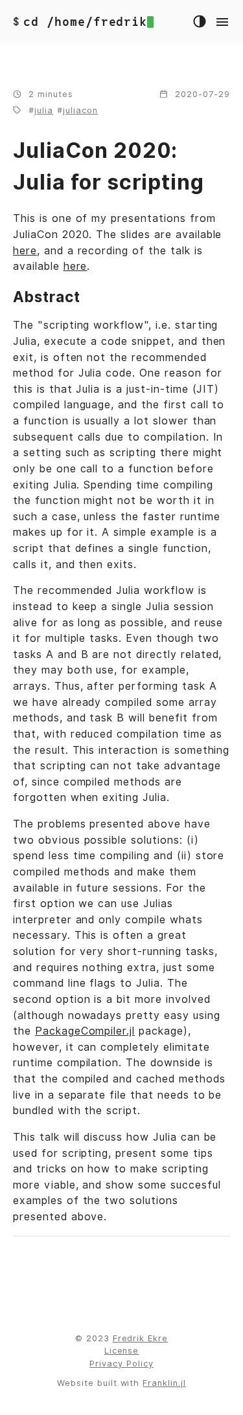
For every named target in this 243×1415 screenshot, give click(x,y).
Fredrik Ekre (140, 1338)
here (25, 251)
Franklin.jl (164, 1383)
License (121, 1350)
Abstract (46, 296)
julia (43, 110)
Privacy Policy (121, 1363)
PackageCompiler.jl (85, 1031)
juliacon (80, 110)
